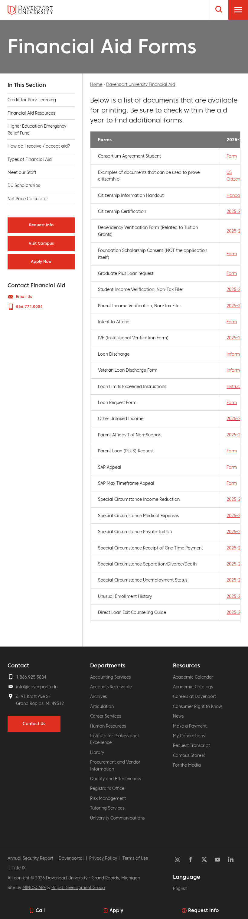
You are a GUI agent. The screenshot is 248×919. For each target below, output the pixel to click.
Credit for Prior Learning (32, 100)
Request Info (203, 910)
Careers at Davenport (194, 696)
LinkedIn (230, 859)
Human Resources (108, 726)
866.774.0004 (29, 306)
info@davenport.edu (36, 686)
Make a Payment (190, 726)
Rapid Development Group (78, 887)
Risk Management (108, 798)
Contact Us (34, 723)
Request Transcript (191, 745)
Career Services (105, 716)
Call (40, 910)
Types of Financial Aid (30, 159)
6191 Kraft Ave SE (33, 696)
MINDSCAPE (34, 887)
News (178, 716)
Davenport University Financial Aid (140, 84)
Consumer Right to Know (197, 706)
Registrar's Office (107, 788)
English (180, 888)
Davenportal (71, 858)
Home (96, 84)
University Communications (117, 818)
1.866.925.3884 (31, 677)
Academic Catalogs (193, 686)
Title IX (19, 868)
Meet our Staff (22, 172)
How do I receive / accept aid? (39, 146)
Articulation (102, 706)
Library (97, 752)
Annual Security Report (30, 858)
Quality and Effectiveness (115, 778)
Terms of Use (135, 858)
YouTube (217, 859)
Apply (116, 910)
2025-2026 (237, 211)
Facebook (190, 859)
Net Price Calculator (28, 198)
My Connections (189, 735)
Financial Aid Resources (31, 113)
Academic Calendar (193, 677)
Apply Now (41, 261)
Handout (235, 195)
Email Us (24, 296)
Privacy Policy (103, 858)
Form (232, 156)
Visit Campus (41, 243)
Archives (98, 696)
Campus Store (187, 755)
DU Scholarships (24, 185)
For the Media (187, 765)
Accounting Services (110, 677)
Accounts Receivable (111, 686)
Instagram (177, 859)
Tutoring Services (107, 808)
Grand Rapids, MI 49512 (40, 703)
